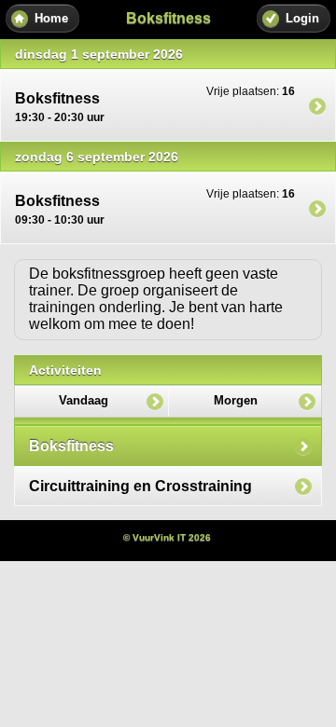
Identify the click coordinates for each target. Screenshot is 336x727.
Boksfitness (71, 446)
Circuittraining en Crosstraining (140, 486)
